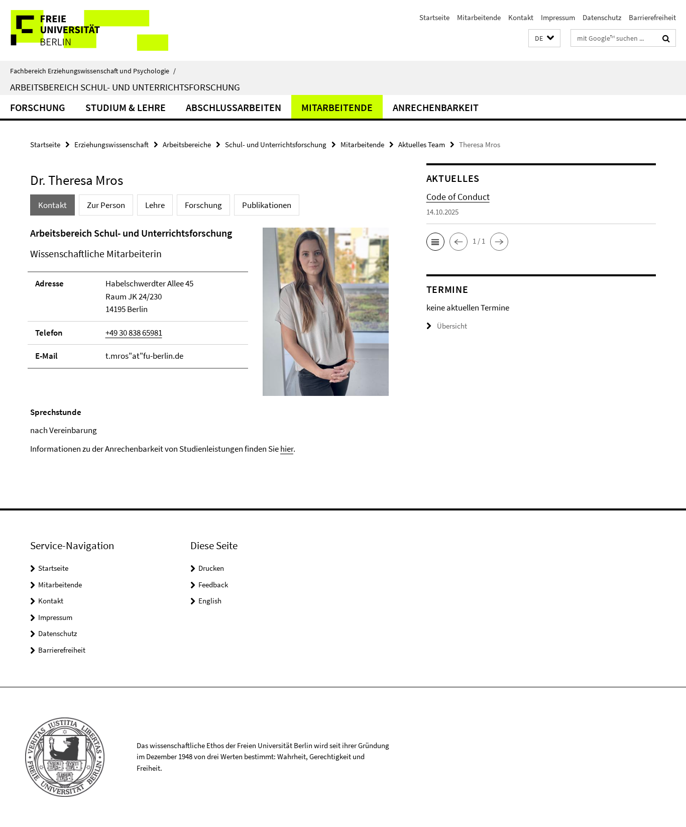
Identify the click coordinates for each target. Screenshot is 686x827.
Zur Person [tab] (106, 205)
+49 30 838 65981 (133, 332)
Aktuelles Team (421, 144)
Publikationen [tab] (266, 205)
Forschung (37, 107)
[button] (544, 38)
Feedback (213, 584)
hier (286, 448)
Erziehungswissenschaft (111, 144)
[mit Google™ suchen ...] (666, 38)
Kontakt (520, 17)
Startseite (434, 17)
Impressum (558, 17)
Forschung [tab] (203, 205)
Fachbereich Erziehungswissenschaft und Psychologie (93, 70)
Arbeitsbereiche (187, 144)
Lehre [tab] (155, 205)
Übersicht (452, 326)
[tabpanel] (209, 340)
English (209, 600)
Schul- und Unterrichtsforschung (275, 144)
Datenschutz (602, 17)
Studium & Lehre (125, 107)
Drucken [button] (211, 568)
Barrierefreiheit (652, 17)
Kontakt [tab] (52, 205)
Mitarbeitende (479, 17)
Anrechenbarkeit (436, 107)
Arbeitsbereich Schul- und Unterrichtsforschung (125, 87)
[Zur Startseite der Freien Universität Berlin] (84, 30)
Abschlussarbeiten (233, 107)
